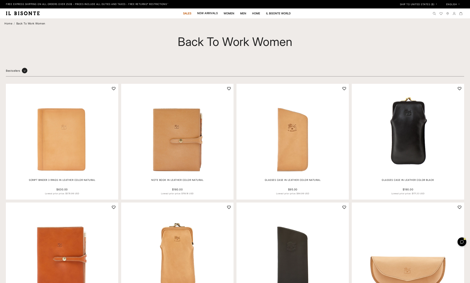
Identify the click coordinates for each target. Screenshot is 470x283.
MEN (243, 13)
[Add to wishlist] (113, 88)
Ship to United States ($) (417, 4)
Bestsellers (13, 70)
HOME (256, 13)
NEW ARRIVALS (207, 13)
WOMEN (229, 13)
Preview (64, 133)
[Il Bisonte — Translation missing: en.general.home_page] (24, 13)
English (452, 4)
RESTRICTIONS (158, 4)
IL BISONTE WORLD (278, 13)
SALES (187, 13)
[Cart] (461, 13)
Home (8, 23)
